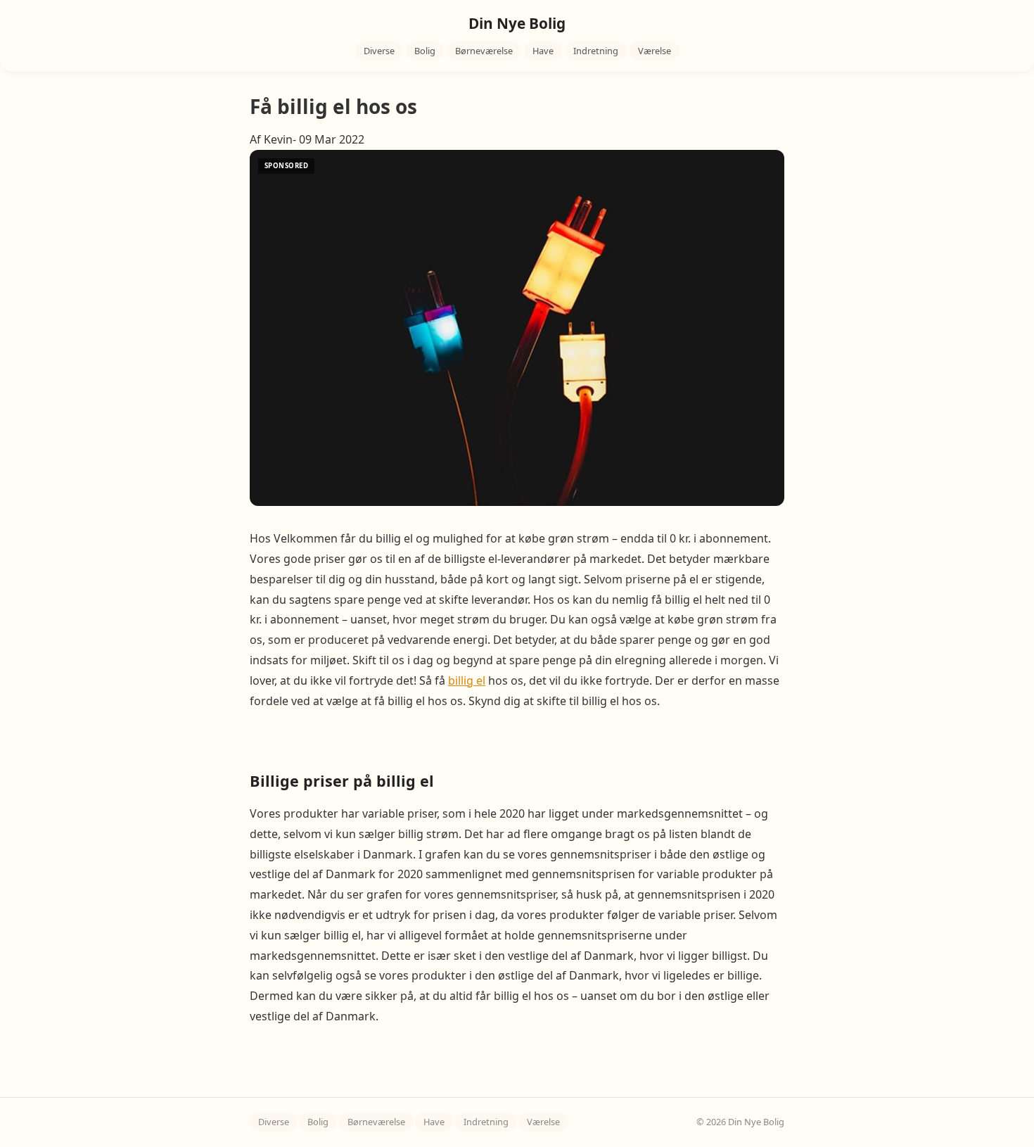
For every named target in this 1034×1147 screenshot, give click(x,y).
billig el (466, 680)
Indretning (595, 50)
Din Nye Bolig (517, 23)
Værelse (654, 50)
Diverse (379, 50)
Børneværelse (484, 50)
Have (543, 50)
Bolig (424, 50)
